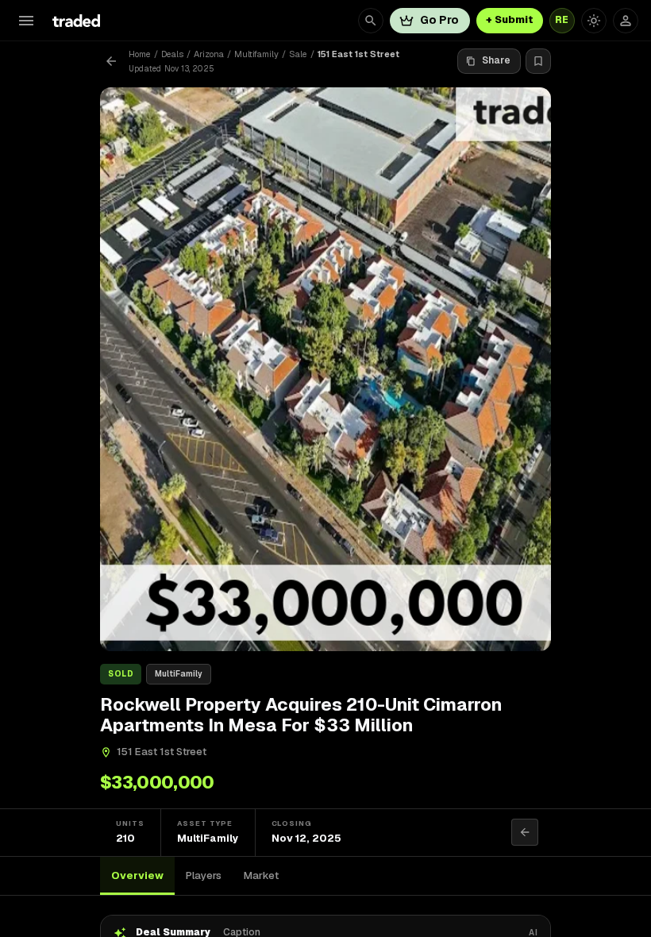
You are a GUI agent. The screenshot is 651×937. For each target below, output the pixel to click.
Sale (298, 54)
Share (496, 60)
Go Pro (439, 20)
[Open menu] (26, 20)
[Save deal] (538, 61)
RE (562, 19)
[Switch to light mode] (594, 20)
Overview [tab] (137, 875)
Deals (172, 54)
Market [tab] (261, 875)
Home (140, 54)
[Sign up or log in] (625, 20)
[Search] (370, 20)
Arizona (209, 54)
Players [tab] (203, 875)
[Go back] (111, 61)
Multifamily (256, 54)
